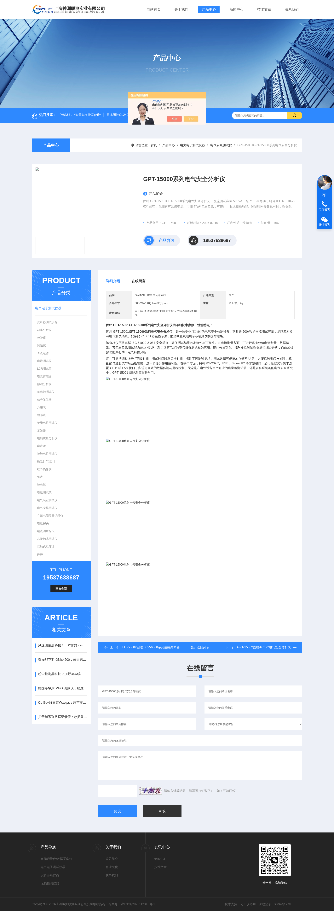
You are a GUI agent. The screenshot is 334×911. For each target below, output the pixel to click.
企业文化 (112, 867)
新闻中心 (237, 9)
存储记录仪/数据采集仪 (56, 859)
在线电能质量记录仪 (50, 515)
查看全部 (61, 588)
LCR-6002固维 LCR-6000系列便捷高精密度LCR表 (157, 647)
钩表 (40, 477)
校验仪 (41, 337)
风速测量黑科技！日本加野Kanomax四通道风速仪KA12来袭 (62, 645)
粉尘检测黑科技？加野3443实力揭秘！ (62, 674)
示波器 (41, 430)
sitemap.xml (282, 904)
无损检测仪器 (50, 883)
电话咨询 (324, 209)
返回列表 (203, 647)
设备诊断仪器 (50, 875)
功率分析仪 (44, 330)
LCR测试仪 (44, 368)
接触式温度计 (46, 546)
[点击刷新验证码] (150, 791)
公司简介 (112, 859)
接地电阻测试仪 (47, 453)
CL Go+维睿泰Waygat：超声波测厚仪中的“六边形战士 (62, 702)
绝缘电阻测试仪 (47, 422)
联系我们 (292, 9)
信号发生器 (44, 399)
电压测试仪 (44, 492)
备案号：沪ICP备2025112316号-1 (131, 904)
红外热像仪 (44, 469)
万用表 (41, 407)
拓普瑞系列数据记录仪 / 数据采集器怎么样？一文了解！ (62, 717)
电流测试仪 (44, 360)
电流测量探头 (46, 531)
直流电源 (43, 353)
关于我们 (181, 9)
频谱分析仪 (44, 384)
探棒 (40, 554)
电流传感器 (44, 376)
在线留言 (139, 281)
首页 (154, 145)
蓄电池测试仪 (46, 391)
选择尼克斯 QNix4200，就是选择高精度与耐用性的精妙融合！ (62, 659)
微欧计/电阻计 (46, 461)
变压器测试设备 (47, 322)
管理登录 (265, 904)
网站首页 (154, 9)
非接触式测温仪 (47, 538)
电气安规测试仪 (221, 145)
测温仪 (41, 345)
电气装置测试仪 (47, 500)
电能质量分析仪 (47, 438)
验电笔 (41, 484)
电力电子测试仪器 (192, 145)
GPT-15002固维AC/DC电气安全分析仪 (264, 647)
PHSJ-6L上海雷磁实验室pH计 (80, 114)
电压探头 (43, 523)
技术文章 (264, 9)
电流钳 (41, 446)
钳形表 (41, 415)
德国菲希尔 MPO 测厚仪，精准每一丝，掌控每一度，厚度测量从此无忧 (62, 688)
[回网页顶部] (324, 195)
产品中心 (209, 9)
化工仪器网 (248, 904)
